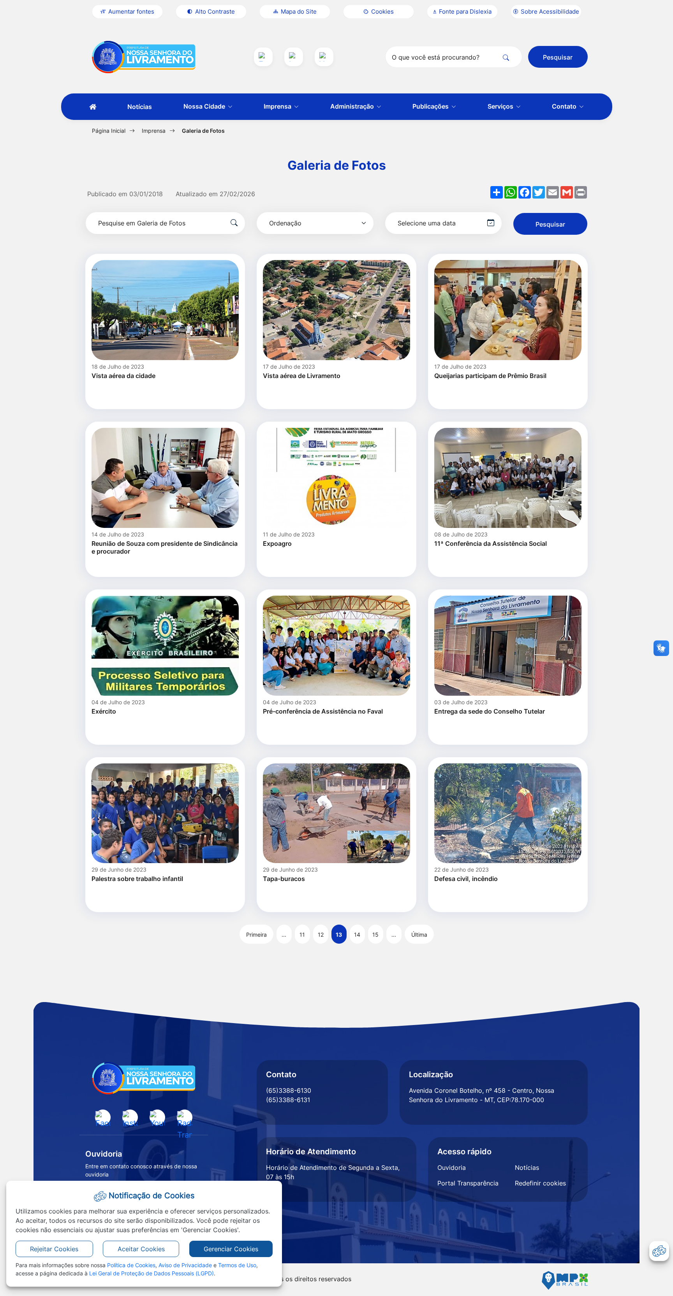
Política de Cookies (131, 1265)
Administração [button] (352, 106)
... (284, 934)
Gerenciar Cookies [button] (231, 1249)
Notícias (139, 107)
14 (357, 934)
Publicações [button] (431, 106)
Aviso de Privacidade (185, 1265)
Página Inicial (108, 130)
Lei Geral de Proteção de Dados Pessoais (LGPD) (151, 1273)
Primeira (256, 934)
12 (321, 934)
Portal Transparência (468, 1183)
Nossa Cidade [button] (205, 106)
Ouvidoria (451, 1167)
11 (302, 934)
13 (339, 934)
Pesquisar (558, 57)
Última (419, 934)
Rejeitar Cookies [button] (54, 1249)
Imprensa (154, 130)
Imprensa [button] (278, 106)
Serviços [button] (501, 106)
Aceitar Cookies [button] (141, 1249)
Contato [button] (565, 106)
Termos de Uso (237, 1265)
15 (375, 934)
